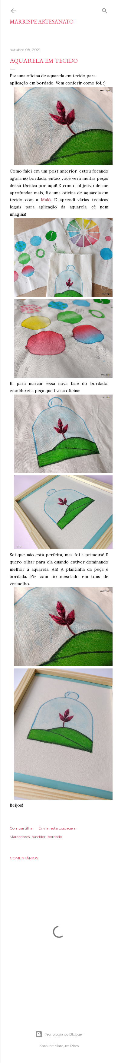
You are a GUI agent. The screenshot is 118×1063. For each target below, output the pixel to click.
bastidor (38, 836)
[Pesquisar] (104, 9)
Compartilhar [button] (22, 828)
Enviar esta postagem (57, 828)
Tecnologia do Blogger (64, 1034)
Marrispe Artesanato (42, 21)
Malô (46, 199)
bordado (55, 836)
